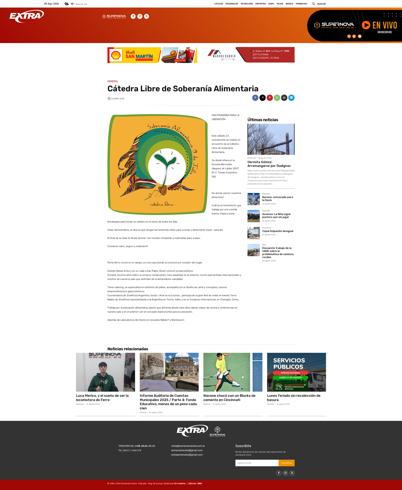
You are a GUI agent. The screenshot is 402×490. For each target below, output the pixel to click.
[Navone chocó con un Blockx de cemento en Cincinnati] (232, 372)
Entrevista (251, 158)
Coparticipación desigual (277, 231)
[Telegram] (291, 98)
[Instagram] (139, 16)
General (112, 81)
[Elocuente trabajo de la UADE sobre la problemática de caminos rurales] (253, 250)
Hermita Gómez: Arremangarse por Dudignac (269, 164)
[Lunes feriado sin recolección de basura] (296, 372)
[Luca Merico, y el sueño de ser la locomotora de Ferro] (105, 372)
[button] (318, 4)
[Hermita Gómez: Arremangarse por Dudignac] (271, 139)
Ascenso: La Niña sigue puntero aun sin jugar (276, 216)
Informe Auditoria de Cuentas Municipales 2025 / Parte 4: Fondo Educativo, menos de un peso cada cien (168, 402)
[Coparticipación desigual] (253, 233)
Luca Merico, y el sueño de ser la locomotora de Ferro (102, 398)
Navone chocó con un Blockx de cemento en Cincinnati (229, 398)
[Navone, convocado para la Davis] (253, 199)
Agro (264, 245)
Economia (266, 228)
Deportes (266, 194)
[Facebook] (133, 16)
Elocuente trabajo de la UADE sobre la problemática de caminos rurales (278, 253)
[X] (146, 16)
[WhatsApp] (277, 98)
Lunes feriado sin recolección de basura (294, 398)
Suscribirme (286, 463)
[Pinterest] (270, 98)
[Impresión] (284, 98)
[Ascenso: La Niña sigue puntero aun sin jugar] (253, 216)
